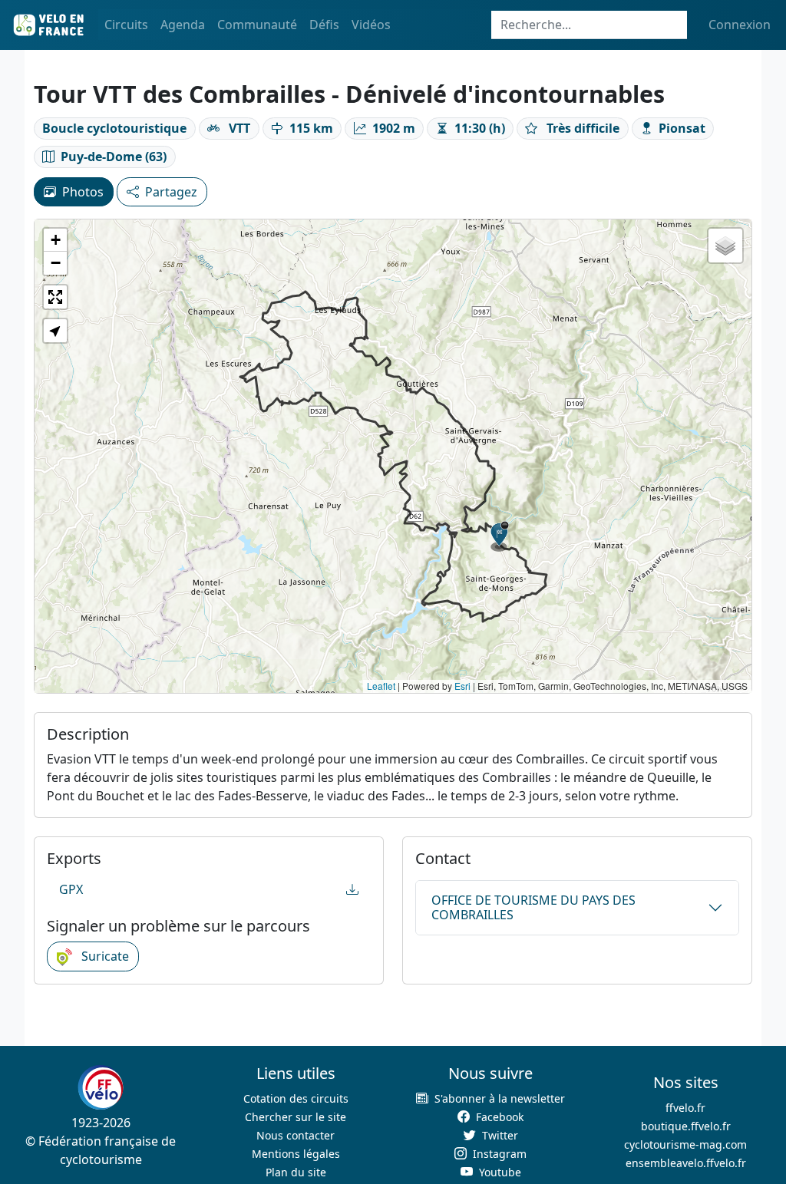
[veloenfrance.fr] (47, 25)
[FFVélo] (101, 1088)
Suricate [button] (103, 956)
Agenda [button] (182, 24)
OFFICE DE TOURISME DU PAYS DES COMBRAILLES (533, 907)
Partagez (171, 191)
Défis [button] (324, 24)
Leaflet (381, 685)
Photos (83, 191)
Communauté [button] (257, 24)
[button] (499, 536)
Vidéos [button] (371, 24)
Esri (462, 685)
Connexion (739, 24)
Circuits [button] (126, 24)
